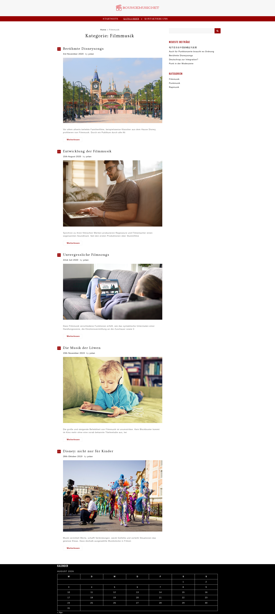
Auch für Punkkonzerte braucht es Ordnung (191, 51)
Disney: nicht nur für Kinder (88, 451)
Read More (72, 139)
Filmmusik (174, 79)
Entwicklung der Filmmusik (87, 151)
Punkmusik (174, 83)
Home (103, 30)
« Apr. (60, 612)
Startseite (110, 19)
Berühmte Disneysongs (83, 49)
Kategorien (131, 19)
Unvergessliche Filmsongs (86, 255)
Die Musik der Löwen (82, 348)
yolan (91, 54)
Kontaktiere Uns (156, 19)
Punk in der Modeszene (181, 63)
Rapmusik (174, 87)
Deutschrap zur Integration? (183, 59)
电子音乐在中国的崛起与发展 (183, 47)
